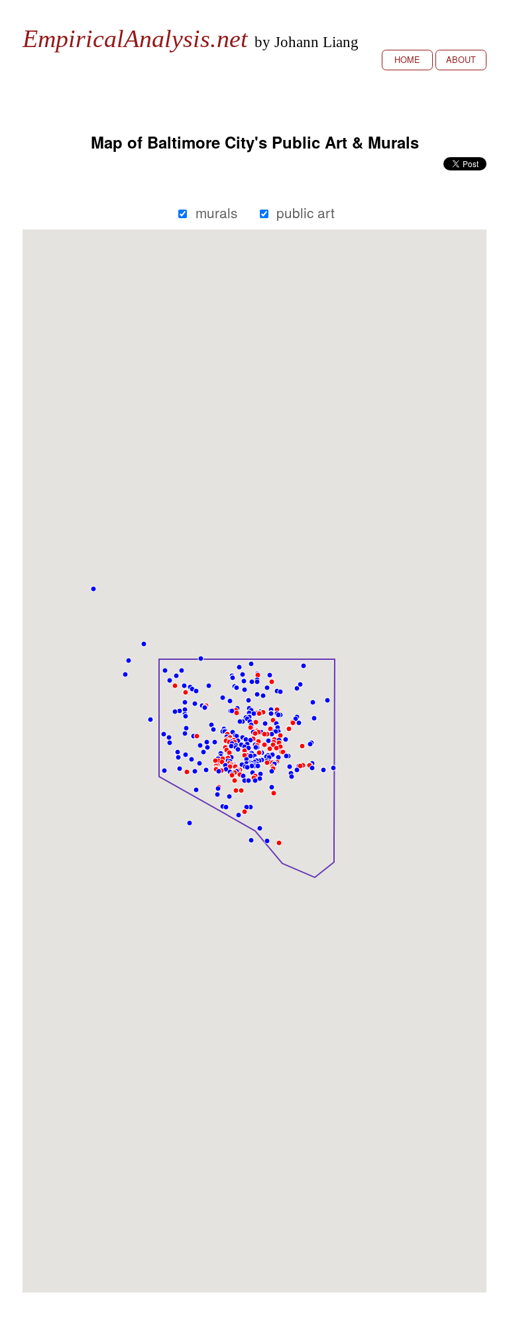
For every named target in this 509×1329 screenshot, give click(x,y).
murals (216, 212)
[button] (169, 742)
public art (305, 212)
